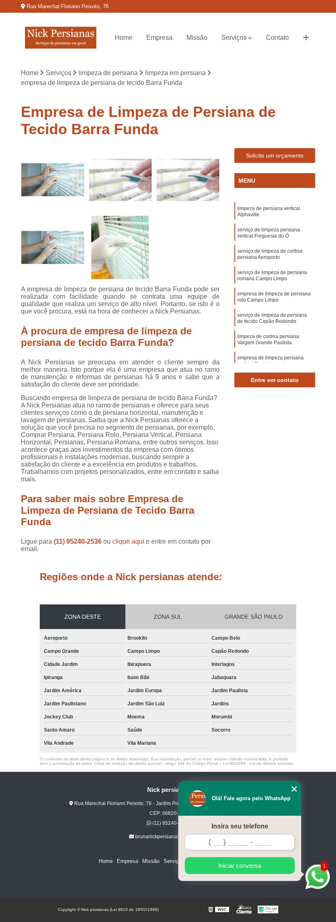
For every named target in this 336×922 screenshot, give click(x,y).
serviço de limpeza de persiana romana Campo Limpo (272, 275)
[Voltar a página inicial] (60, 37)
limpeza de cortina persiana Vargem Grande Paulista (268, 339)
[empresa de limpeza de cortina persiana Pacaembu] (52, 247)
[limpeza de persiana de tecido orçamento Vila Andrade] (120, 247)
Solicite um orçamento (275, 155)
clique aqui (128, 541)
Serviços (234, 37)
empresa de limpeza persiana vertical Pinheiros (270, 361)
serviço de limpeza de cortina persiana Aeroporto (269, 254)
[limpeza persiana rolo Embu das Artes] (120, 180)
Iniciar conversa (239, 865)
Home (123, 37)
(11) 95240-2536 (78, 541)
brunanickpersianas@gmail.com (170, 837)
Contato (277, 37)
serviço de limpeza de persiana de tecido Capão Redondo (272, 318)
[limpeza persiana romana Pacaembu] (188, 180)
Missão (196, 37)
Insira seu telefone (239, 826)
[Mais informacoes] (306, 38)
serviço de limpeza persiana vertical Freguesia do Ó (268, 233)
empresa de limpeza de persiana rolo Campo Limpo (274, 297)
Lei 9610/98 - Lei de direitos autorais (258, 763)
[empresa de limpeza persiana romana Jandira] (52, 180)
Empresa (159, 37)
